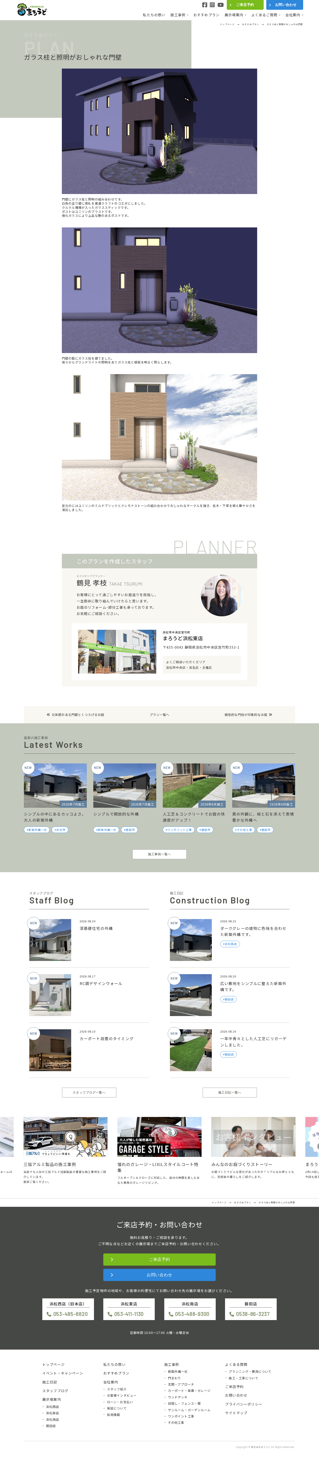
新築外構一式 (37, 829)
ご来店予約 (245, 5)
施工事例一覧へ (159, 854)
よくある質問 (236, 1364)
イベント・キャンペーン (62, 1373)
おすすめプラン (206, 14)
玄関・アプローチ (181, 1384)
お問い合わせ (286, 5)
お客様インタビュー (121, 1395)
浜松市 (60, 829)
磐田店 (51, 1425)
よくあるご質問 (264, 14)
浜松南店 (52, 1419)
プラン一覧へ (159, 715)
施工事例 (177, 14)
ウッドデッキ (178, 1397)
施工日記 (49, 1382)
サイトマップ (236, 1412)
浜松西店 (52, 1406)
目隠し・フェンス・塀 (184, 1403)
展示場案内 (234, 14)
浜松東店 (52, 1412)
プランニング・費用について (250, 1371)
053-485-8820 (70, 1314)
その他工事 (244, 829)
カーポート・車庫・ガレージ (189, 1390)
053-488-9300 (192, 1314)
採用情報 (113, 1414)
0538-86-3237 (253, 1314)
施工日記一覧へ (229, 1092)
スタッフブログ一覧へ (89, 1092)
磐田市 (130, 829)
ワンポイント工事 (179, 829)
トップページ (53, 1364)
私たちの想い (154, 14)
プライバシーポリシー (243, 1404)
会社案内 (292, 14)
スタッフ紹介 (117, 1389)
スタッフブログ (55, 1390)
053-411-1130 (129, 1314)
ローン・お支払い (120, 1401)
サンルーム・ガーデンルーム (189, 1409)
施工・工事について (243, 1378)
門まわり (174, 1378)
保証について (117, 1408)
